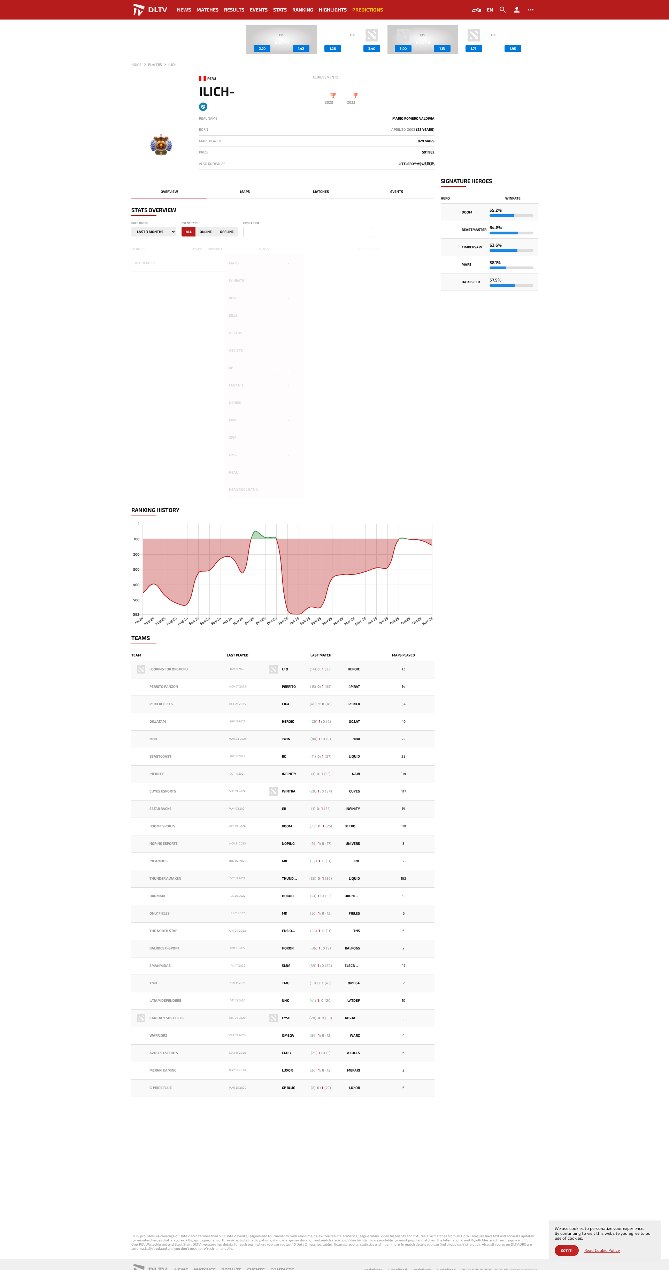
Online (206, 232)
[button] (532, 39)
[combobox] (307, 232)
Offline (227, 232)
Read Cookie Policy (602, 1250)
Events (259, 10)
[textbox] (246, 232)
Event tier (251, 223)
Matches (207, 10)
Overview (169, 191)
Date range (139, 223)
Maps (245, 191)
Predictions (367, 10)
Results (234, 10)
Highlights (333, 10)
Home (136, 64)
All (189, 232)
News (184, 10)
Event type (190, 223)
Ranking (302, 10)
